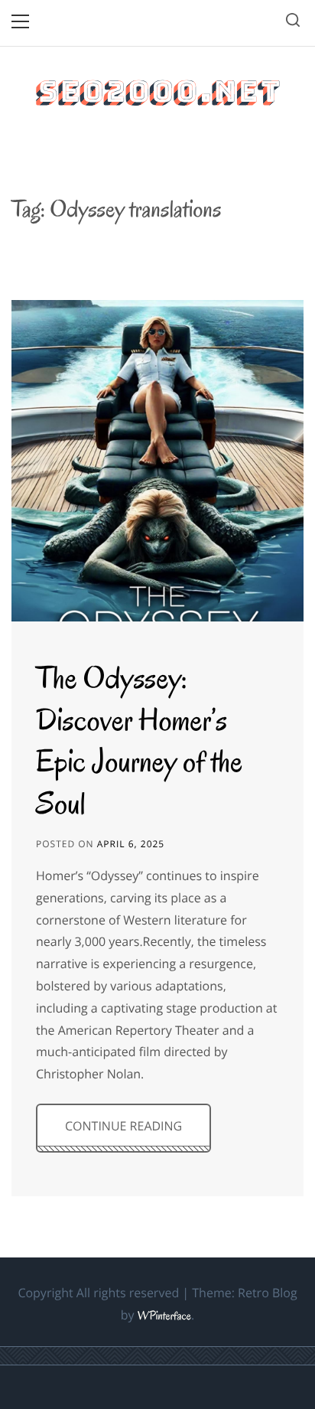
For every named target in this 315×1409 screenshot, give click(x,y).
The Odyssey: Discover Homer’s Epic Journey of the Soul (139, 740)
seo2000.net (157, 92)
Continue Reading (123, 1125)
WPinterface (164, 1316)
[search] (293, 22)
